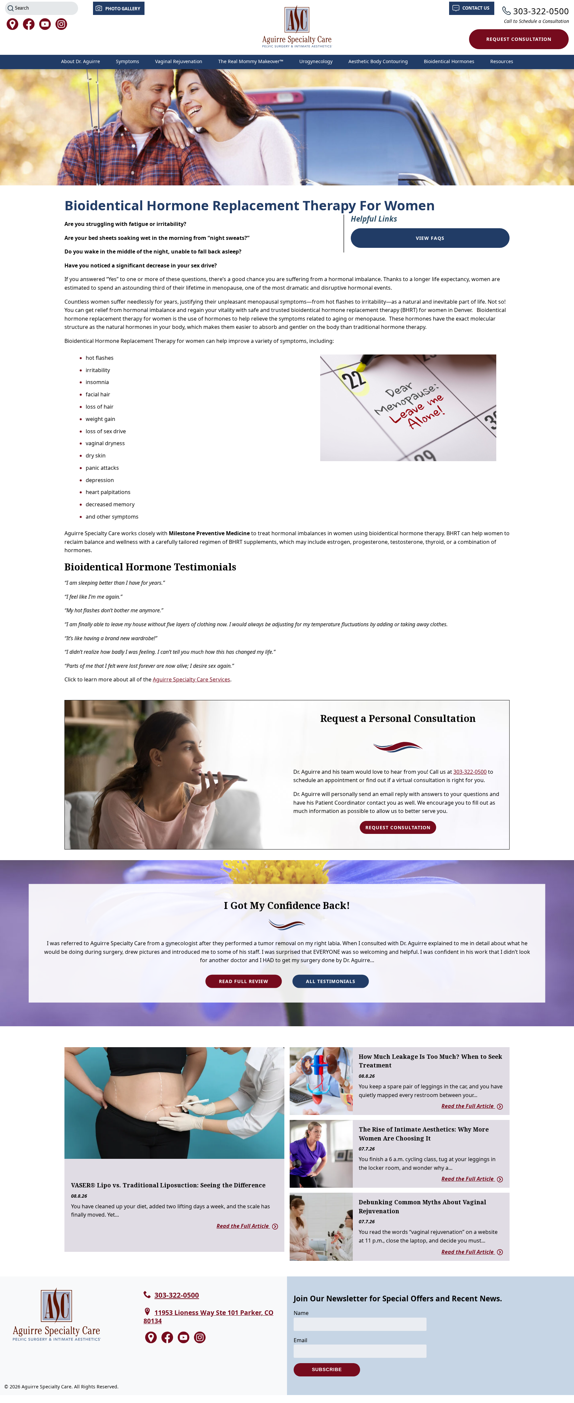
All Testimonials (330, 981)
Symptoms (127, 61)
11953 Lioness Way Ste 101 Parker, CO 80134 (208, 1316)
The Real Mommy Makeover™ (250, 61)
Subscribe (327, 1369)
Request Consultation (518, 39)
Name (301, 1313)
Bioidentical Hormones (449, 61)
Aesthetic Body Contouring (378, 61)
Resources (501, 61)
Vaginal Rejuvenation (178, 61)
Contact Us (475, 8)
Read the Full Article (243, 1226)
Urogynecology (316, 61)
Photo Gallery (122, 9)
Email (300, 1340)
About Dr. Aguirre (80, 61)
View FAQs (430, 238)
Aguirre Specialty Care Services (191, 679)
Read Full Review (243, 981)
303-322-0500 (541, 11)
